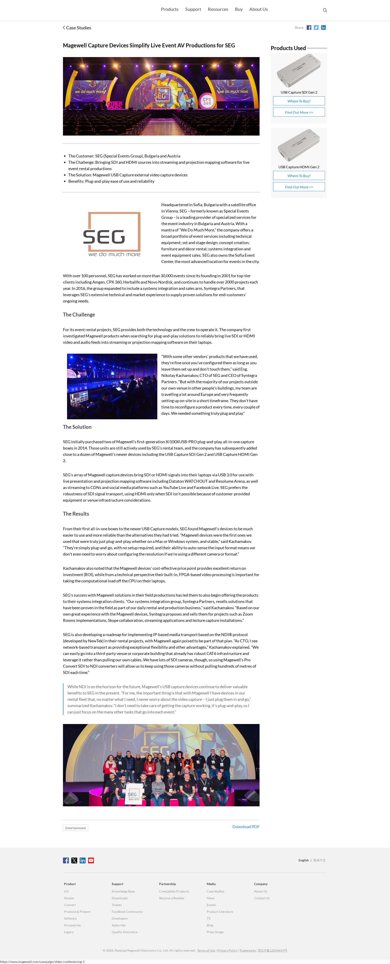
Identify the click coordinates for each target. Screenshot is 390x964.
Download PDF (246, 827)
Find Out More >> (299, 112)
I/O (66, 891)
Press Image (215, 932)
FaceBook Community (127, 911)
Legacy (69, 932)
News (211, 898)
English (304, 860)
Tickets (117, 905)
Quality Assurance (124, 932)
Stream (69, 898)
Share (299, 27)
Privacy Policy (227, 950)
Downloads (120, 898)
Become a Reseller (172, 898)
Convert (70, 905)
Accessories (72, 925)
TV (209, 918)
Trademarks (248, 950)
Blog (210, 925)
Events (211, 905)
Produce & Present (77, 911)
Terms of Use (206, 950)
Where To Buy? (299, 101)
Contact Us (262, 898)
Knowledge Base (123, 891)
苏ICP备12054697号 (272, 950)
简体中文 (319, 860)
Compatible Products (174, 891)
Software (70, 918)
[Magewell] (84, 10)
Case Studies (78, 27)
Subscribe (118, 925)
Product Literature (220, 911)
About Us (258, 9)
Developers (120, 918)
